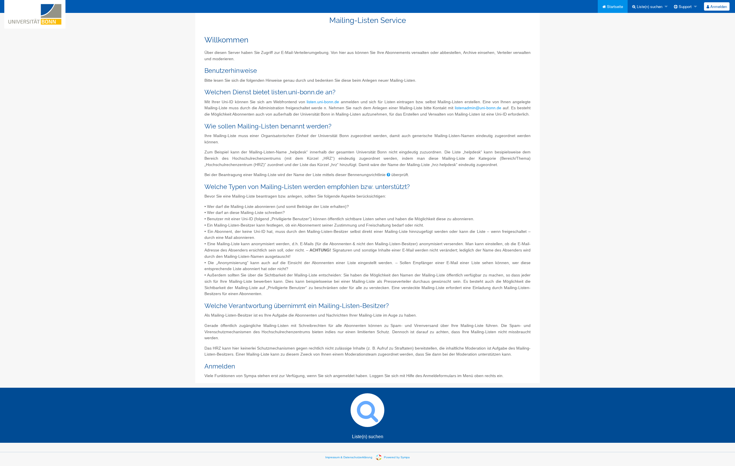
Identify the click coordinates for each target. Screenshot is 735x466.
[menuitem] (613, 6)
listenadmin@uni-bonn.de (478, 108)
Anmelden (718, 6)
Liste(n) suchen (649, 6)
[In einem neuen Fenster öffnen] (388, 175)
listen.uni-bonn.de (323, 102)
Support (685, 6)
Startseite (614, 6)
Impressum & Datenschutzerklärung (348, 457)
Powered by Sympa (397, 457)
